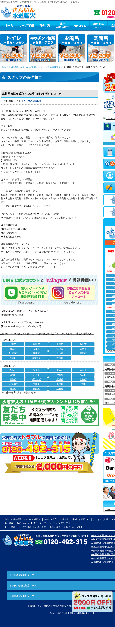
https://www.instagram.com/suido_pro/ (21, 326)
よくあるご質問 (100, 519)
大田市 (13, 349)
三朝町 (13, 379)
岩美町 (13, 375)
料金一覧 (45, 25)
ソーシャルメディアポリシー (63, 523)
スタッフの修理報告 (51, 67)
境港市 (59, 370)
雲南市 (83, 349)
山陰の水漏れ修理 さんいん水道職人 (19, 67)
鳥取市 (13, 370)
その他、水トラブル (73, 527)
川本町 (59, 353)
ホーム (9, 25)
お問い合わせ (23, 523)
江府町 (59, 388)
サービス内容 (27, 25)
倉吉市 (83, 370)
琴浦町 (59, 379)
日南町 (13, 388)
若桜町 (36, 375)
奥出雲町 (13, 353)
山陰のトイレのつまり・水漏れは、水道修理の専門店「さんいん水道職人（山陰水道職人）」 (47, 333)
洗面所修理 (54, 527)
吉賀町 (59, 358)
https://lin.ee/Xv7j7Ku (12, 314)
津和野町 (36, 358)
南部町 (59, 384)
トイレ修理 (10, 527)
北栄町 (83, 379)
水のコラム (81, 25)
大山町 (36, 384)
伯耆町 (83, 384)
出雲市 (59, 344)
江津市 (59, 349)
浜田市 (36, 344)
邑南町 (13, 358)
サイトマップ (39, 523)
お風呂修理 (40, 527)
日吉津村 (13, 384)
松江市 (13, 344)
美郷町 (83, 353)
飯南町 (36, 353)
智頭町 (59, 375)
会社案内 (9, 523)
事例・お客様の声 (63, 25)
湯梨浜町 (36, 379)
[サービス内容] (21, 25)
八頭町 (83, 375)
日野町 (36, 388)
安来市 (36, 349)
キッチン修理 (25, 527)
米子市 (36, 370)
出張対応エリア (99, 25)
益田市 (83, 344)
